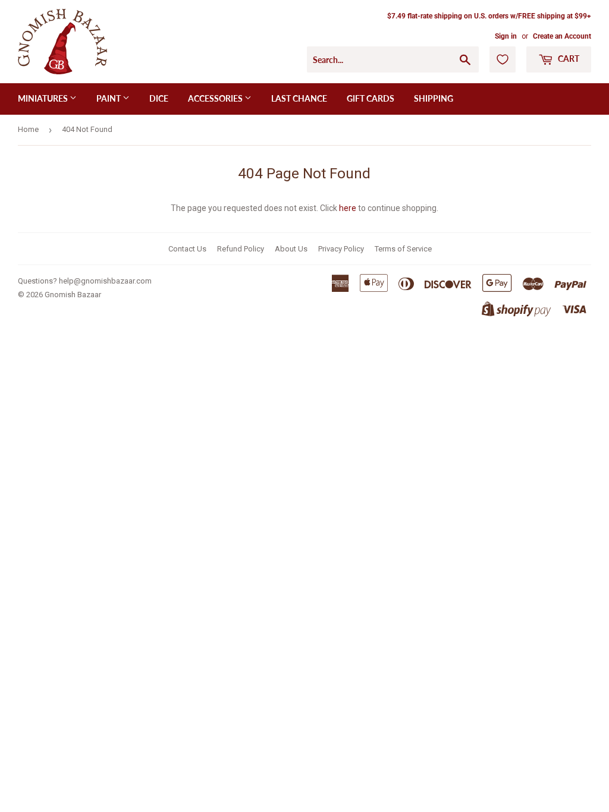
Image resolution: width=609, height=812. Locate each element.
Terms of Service (403, 248)
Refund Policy (240, 248)
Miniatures (44, 98)
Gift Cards (370, 98)
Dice (158, 98)
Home (28, 129)
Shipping (433, 98)
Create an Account (562, 36)
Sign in (506, 36)
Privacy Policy (341, 248)
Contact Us (187, 248)
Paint (109, 98)
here (347, 208)
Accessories (216, 98)
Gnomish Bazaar (73, 294)
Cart (567, 58)
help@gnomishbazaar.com (105, 280)
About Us (291, 248)
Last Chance (299, 98)
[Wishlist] (502, 59)
